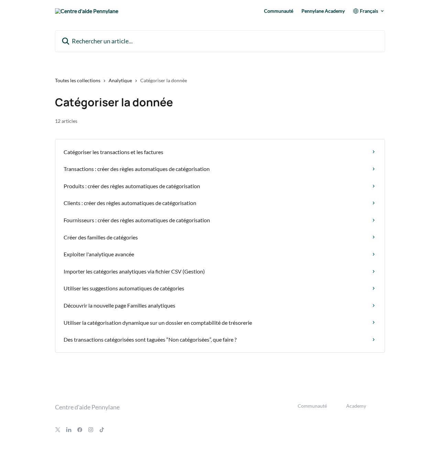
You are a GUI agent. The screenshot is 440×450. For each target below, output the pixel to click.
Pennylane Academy (323, 11)
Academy (356, 406)
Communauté (278, 11)
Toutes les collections (77, 80)
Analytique (120, 80)
